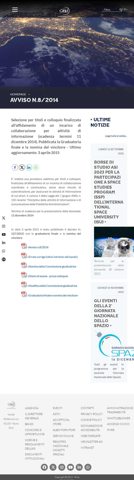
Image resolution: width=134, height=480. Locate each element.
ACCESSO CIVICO (118, 424)
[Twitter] (53, 467)
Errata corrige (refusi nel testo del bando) (53, 256)
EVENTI (57, 408)
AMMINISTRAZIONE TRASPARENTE (120, 410)
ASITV (56, 414)
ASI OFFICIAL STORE (61, 422)
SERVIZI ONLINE (63, 436)
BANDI (29, 424)
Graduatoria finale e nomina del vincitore (53, 295)
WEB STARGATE (90, 436)
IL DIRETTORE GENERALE (34, 416)
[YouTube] (3, 234)
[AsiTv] (3, 259)
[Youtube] (70, 467)
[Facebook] (44, 467)
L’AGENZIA (31, 408)
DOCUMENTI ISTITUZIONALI (34, 456)
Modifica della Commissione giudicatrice (52, 285)
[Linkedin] (79, 467)
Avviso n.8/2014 (38, 247)
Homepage (18, 94)
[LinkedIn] (3, 243)
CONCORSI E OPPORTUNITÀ (34, 432)
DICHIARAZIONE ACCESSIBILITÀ (91, 428)
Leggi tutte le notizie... (116, 136)
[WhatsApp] (3, 251)
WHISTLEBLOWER (118, 418)
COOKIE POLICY (91, 419)
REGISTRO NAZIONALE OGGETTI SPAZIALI (60, 448)
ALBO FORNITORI (64, 430)
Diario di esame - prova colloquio (48, 276)
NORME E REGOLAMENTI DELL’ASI (34, 444)
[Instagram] (3, 226)
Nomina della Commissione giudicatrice (52, 266)
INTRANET (87, 447)
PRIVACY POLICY (92, 414)
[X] (3, 218)
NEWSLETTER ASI (92, 441)
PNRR (110, 430)
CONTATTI (87, 408)
